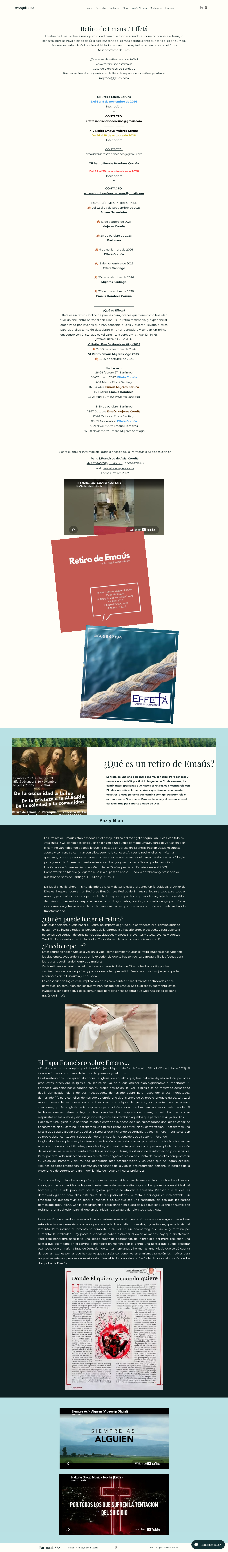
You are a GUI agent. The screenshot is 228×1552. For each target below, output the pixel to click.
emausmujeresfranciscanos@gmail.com (114, 154)
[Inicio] (201, 7)
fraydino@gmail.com (114, 78)
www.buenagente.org (118, 468)
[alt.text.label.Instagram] (206, 7)
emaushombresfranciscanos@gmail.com (114, 193)
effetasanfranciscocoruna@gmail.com (114, 121)
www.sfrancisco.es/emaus (114, 64)
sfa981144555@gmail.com (105, 463)
